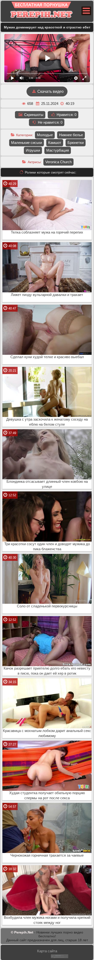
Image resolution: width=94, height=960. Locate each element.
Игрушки (33, 150)
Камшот (54, 143)
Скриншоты (33, 115)
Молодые (45, 135)
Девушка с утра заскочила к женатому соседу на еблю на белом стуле (47, 421)
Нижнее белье (71, 135)
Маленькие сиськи (26, 143)
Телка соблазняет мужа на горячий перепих (47, 232)
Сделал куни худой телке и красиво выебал (47, 357)
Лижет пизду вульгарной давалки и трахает (47, 295)
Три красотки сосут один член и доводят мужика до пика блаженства (47, 546)
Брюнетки (75, 143)
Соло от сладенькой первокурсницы (47, 606)
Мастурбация (57, 150)
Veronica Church (58, 162)
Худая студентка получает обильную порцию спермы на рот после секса (47, 795)
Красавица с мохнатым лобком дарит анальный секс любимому (47, 733)
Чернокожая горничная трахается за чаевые (47, 855)
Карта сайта (47, 951)
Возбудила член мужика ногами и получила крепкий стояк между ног (47, 920)
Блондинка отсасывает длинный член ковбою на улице (47, 484)
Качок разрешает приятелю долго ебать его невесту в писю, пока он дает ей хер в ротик (47, 670)
